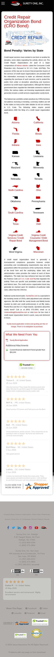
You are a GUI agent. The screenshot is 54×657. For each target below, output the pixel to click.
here (36, 312)
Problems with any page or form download (27, 652)
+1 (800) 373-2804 (27, 545)
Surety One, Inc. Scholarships (20, 519)
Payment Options (37, 519)
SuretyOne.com (32, 296)
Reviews (7, 519)
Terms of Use (36, 514)
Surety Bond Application (19, 340)
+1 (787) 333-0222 (27, 559)
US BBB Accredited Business (16, 571)
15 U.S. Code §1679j (27, 279)
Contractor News (9, 514)
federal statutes (22, 66)
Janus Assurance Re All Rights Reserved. (30, 645)
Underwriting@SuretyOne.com (15, 312)
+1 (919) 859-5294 (27, 542)
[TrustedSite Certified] (27, 366)
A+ (23, 571)
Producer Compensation (23, 514)
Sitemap (46, 519)
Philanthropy (46, 514)
